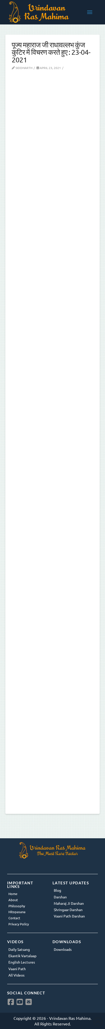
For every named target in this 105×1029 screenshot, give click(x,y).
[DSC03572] (52, 358)
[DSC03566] (52, 521)
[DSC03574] (52, 277)
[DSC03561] (52, 766)
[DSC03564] (52, 684)
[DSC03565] (52, 603)
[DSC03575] (52, 196)
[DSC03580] (52, 114)
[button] (90, 12)
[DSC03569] (52, 440)
